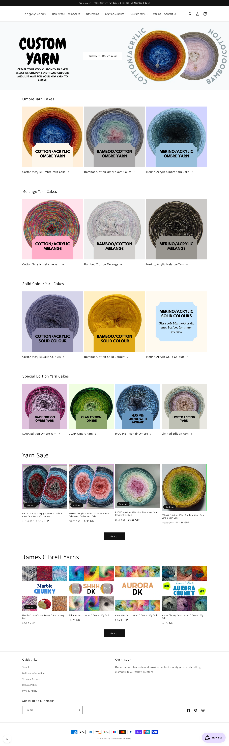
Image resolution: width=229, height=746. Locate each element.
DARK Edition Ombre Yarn (39, 433)
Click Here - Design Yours (102, 55)
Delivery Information (33, 673)
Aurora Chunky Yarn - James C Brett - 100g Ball (182, 617)
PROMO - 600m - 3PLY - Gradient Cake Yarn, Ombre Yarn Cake (136, 514)
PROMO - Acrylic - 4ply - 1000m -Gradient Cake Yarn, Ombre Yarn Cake (42, 515)
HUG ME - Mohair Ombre (131, 433)
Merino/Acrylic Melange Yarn (165, 264)
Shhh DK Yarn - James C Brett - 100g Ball (89, 615)
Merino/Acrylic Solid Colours (165, 357)
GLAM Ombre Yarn (81, 433)
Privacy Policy (29, 690)
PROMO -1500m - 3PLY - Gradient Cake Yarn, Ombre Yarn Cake (183, 516)
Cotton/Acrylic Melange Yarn (41, 264)
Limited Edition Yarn (175, 433)
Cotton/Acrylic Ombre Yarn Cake (44, 172)
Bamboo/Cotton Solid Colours (104, 357)
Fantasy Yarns (109, 738)
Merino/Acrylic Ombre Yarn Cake (167, 172)
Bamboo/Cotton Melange (101, 264)
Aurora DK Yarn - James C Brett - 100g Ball (136, 615)
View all (114, 536)
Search (26, 667)
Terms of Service (31, 679)
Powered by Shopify (123, 738)
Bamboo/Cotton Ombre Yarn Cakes (107, 172)
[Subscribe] (78, 710)
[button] (190, 14)
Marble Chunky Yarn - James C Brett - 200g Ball (43, 617)
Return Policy (29, 684)
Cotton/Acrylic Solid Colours (41, 357)
